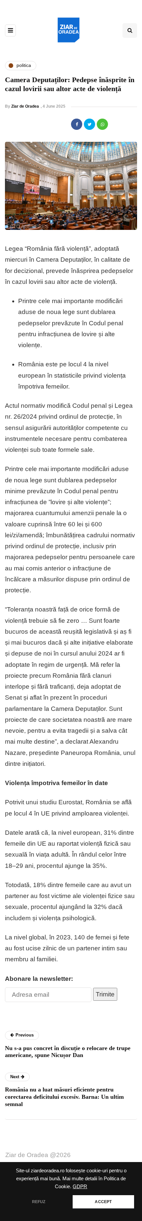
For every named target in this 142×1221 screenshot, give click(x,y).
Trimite (105, 994)
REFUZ (39, 1201)
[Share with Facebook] (76, 124)
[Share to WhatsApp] (102, 124)
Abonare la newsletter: (39, 978)
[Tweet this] (89, 124)
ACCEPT (103, 1201)
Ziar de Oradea (25, 106)
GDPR (80, 1186)
